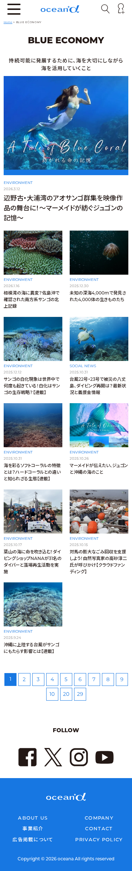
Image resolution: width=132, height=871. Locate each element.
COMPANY (99, 818)
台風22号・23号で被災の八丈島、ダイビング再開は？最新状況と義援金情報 (98, 385)
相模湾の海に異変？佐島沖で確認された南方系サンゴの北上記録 (31, 299)
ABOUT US (33, 818)
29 (80, 694)
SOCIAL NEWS (83, 366)
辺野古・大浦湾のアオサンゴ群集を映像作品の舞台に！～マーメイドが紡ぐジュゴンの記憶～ (63, 208)
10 (52, 694)
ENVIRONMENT (18, 182)
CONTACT (99, 828)
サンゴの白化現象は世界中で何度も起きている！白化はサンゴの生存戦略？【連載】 (32, 385)
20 (66, 694)
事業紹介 (32, 828)
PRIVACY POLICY (98, 839)
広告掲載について (32, 839)
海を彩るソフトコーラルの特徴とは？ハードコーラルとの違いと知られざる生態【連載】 (32, 472)
